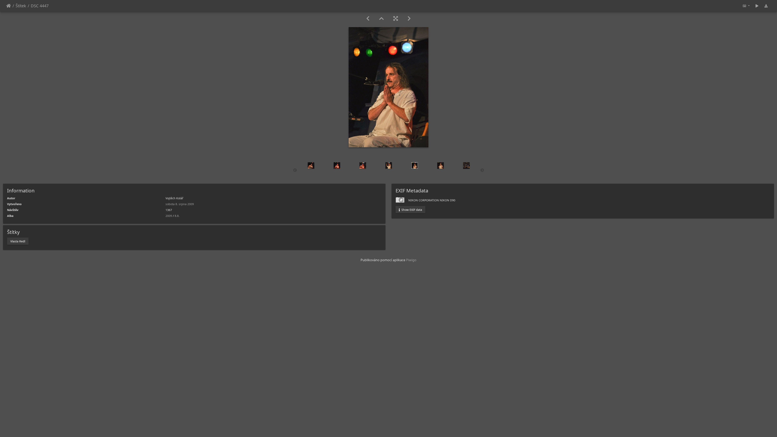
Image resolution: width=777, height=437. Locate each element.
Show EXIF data (411, 210)
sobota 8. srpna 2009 (180, 204)
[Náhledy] (381, 18)
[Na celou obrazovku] (395, 18)
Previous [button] (295, 170)
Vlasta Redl (17, 241)
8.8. (177, 216)
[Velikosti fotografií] (746, 6)
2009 (169, 216)
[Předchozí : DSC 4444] (367, 18)
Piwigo (411, 260)
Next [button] (482, 170)
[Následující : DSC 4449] (409, 18)
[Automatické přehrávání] (757, 6)
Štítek (21, 5)
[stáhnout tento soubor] (766, 6)
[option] (311, 165)
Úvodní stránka (8, 6)
